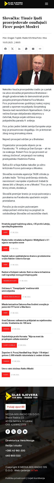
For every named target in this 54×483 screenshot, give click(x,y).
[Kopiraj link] (40, 49)
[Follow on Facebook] (7, 431)
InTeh (34, 470)
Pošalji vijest (14, 406)
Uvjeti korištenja (36, 478)
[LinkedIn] (19, 49)
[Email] (33, 49)
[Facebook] (5, 49)
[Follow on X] (13, 431)
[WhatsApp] (26, 49)
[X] (12, 49)
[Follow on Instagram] (19, 431)
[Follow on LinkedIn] (25, 431)
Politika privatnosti (15, 478)
